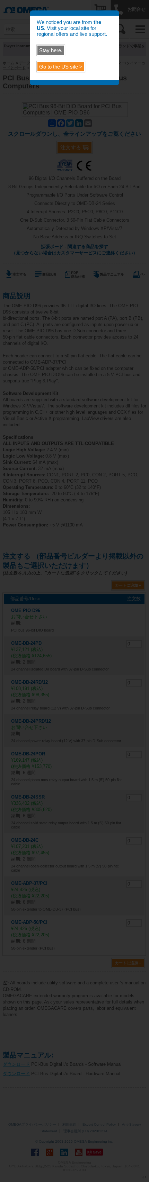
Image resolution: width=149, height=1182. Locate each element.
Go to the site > (60, 67)
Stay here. (50, 50)
